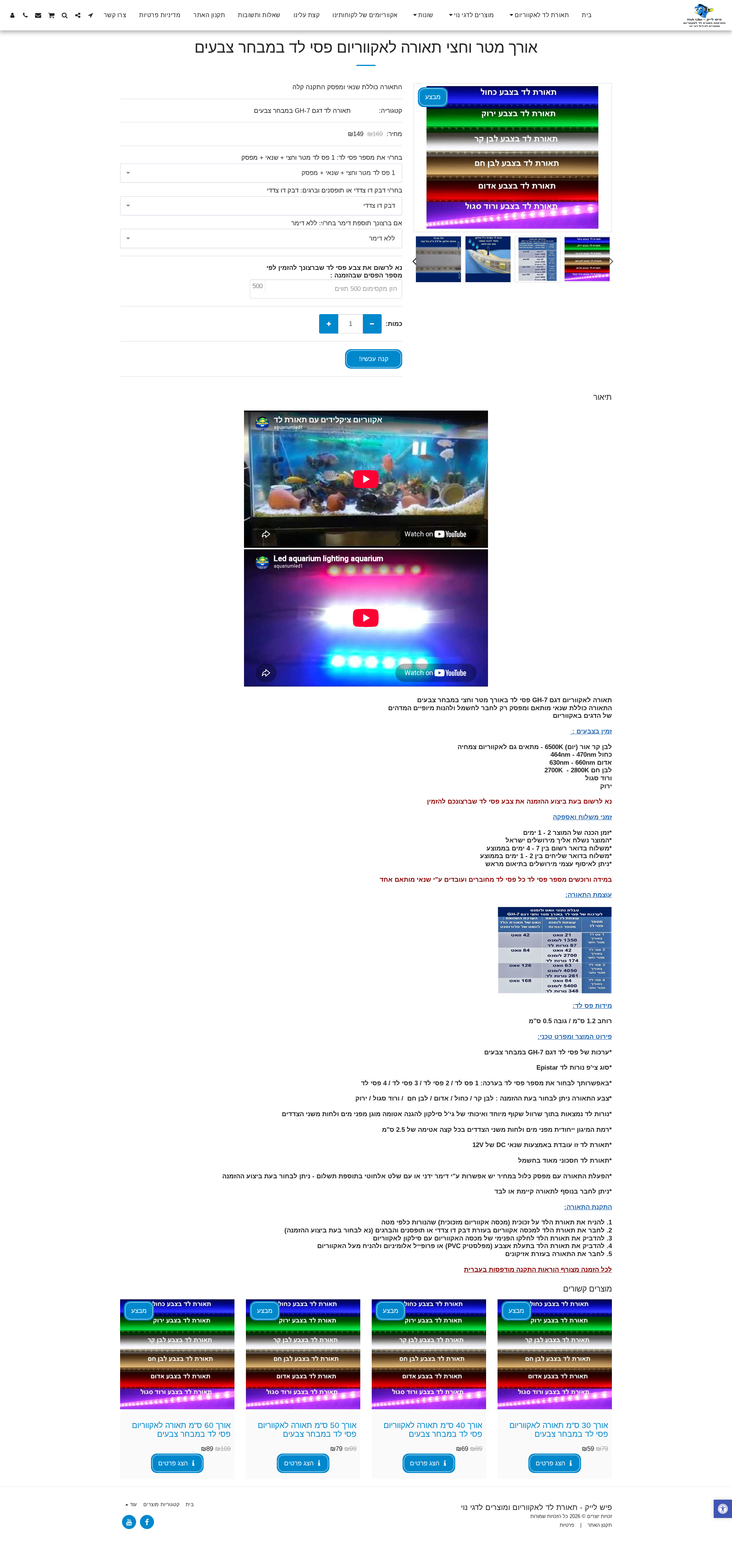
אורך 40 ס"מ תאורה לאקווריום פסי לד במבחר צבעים (433, 1429)
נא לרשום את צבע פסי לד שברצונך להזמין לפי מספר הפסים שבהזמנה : (334, 271)
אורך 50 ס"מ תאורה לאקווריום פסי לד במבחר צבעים (307, 1429)
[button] (538, 15)
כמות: (393, 323)
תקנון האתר (600, 1525)
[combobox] (261, 173)
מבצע (516, 1310)
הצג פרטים (551, 1463)
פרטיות (567, 1525)
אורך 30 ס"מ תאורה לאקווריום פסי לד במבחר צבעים (558, 1429)
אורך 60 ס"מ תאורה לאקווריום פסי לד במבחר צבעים (181, 1429)
